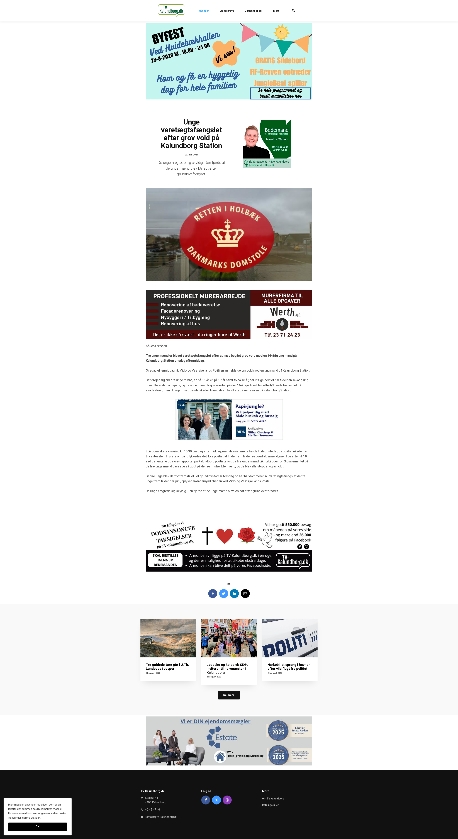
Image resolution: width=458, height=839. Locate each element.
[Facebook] (212, 593)
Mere (276, 10)
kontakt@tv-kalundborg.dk (161, 817)
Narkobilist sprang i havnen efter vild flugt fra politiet (288, 666)
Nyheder (204, 10)
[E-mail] (245, 593)
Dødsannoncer (253, 10)
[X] (216, 800)
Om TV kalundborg (273, 798)
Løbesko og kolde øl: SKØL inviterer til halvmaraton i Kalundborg (228, 668)
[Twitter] (223, 593)
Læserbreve (227, 10)
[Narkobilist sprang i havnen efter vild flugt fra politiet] (290, 638)
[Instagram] (227, 800)
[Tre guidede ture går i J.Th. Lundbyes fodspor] (168, 638)
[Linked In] (234, 593)
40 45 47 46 (152, 809)
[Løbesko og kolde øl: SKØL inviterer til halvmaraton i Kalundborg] (229, 638)
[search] (293, 10)
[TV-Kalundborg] (171, 10)
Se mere (229, 695)
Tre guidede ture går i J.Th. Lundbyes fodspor (167, 666)
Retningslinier (270, 805)
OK (37, 826)
